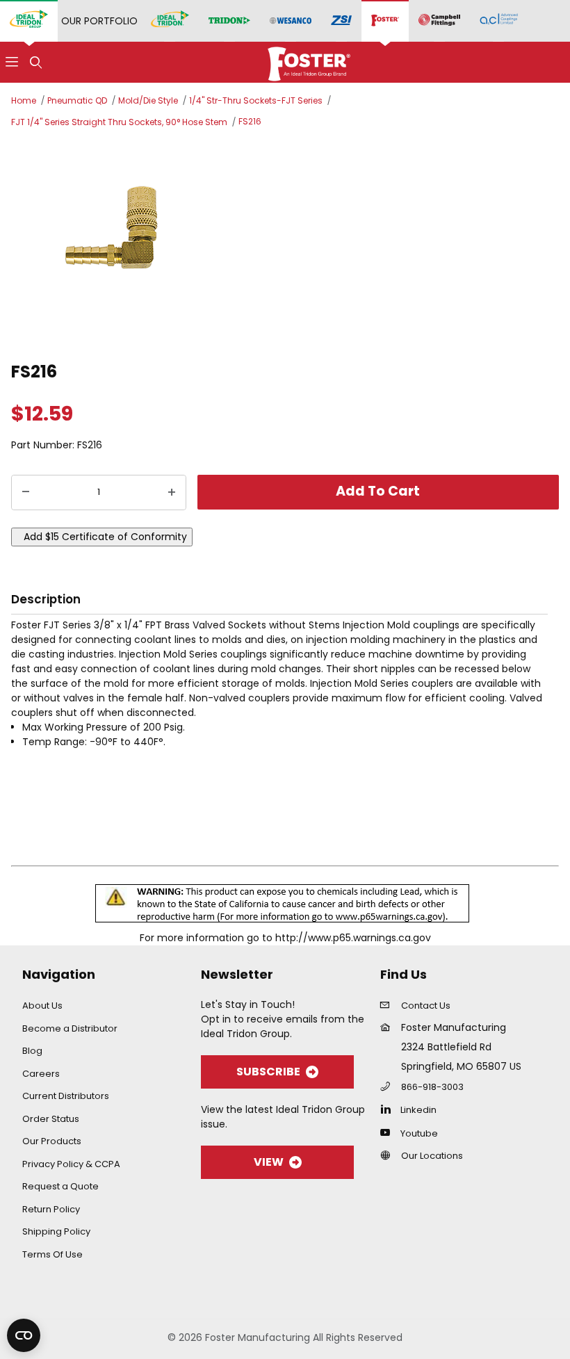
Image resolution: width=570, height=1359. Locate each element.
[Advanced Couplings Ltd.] (499, 21)
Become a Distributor (69, 1028)
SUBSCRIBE (268, 1072)
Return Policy (51, 1209)
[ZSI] (341, 21)
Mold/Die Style (148, 100)
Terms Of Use (52, 1254)
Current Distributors (65, 1095)
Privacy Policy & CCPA (71, 1164)
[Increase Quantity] (172, 492)
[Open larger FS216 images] (285, 242)
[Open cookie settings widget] (23, 1335)
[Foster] (385, 21)
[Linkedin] (389, 1108)
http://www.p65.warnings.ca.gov (353, 938)
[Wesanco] (290, 21)
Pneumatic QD (77, 100)
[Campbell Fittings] (439, 21)
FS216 (249, 121)
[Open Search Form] (35, 62)
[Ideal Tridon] (170, 20)
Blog (32, 1050)
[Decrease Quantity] (26, 492)
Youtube (419, 1133)
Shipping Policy (56, 1231)
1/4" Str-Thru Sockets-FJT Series (256, 100)
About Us (42, 1005)
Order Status (50, 1118)
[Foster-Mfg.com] (309, 61)
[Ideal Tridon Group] (29, 21)
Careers (41, 1073)
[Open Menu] (12, 62)
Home (23, 100)
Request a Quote (60, 1186)
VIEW (269, 1162)
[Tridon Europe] (229, 21)
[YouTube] (389, 1132)
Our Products (51, 1141)
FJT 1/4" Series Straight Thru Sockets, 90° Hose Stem (119, 122)
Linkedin (418, 1109)
